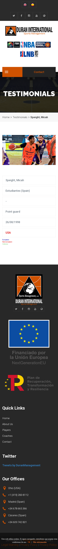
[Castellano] (32, 5)
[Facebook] (21, 15)
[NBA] (28, 45)
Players (6, 430)
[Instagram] (29, 15)
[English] (25, 5)
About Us (7, 424)
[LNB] (27, 54)
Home (6, 117)
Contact (39, 72)
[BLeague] (36, 54)
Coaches (7, 435)
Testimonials (20, 117)
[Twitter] (13, 15)
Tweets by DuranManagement (21, 465)
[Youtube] (36, 15)
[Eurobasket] (44, 15)
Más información (40, 542)
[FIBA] (13, 45)
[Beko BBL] (43, 45)
